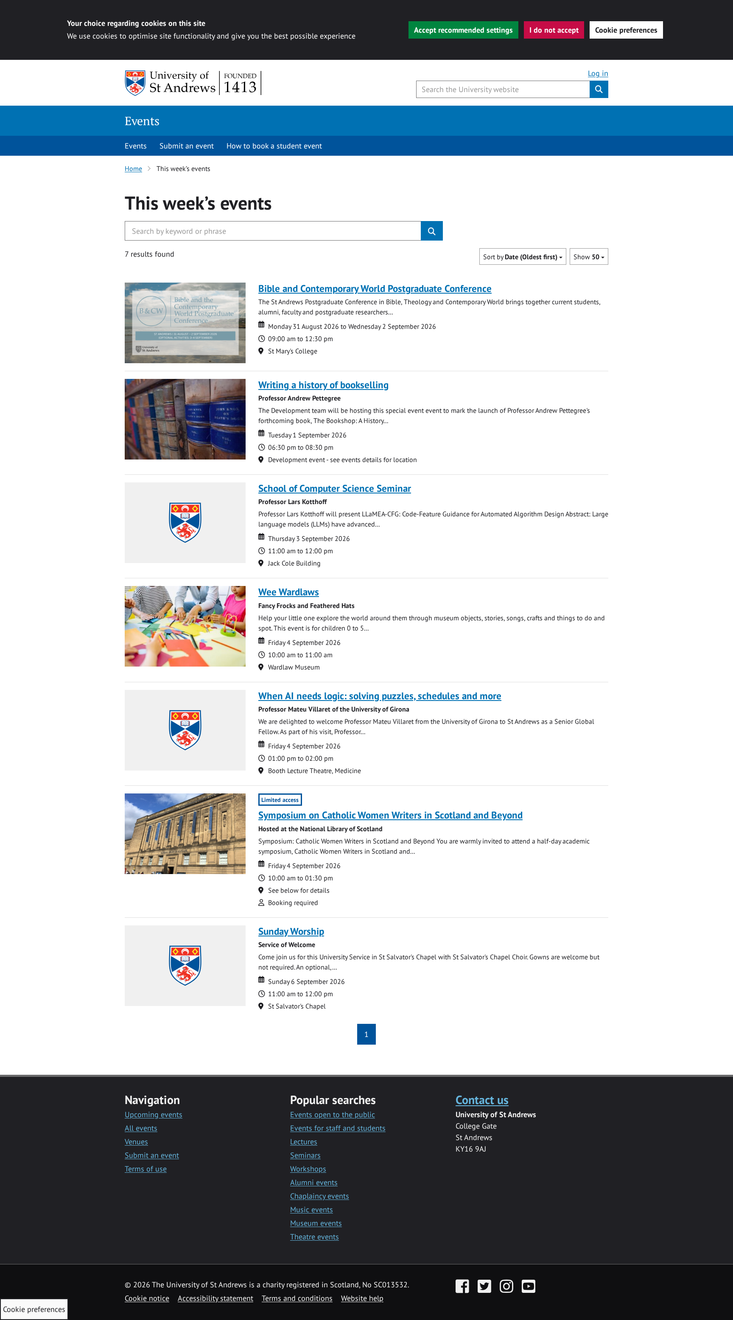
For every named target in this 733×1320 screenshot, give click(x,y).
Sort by (520, 256)
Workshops (308, 1169)
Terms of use (146, 1169)
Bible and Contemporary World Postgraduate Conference (375, 288)
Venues (136, 1141)
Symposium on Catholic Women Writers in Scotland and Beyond (390, 815)
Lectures (303, 1141)
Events (142, 121)
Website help (362, 1298)
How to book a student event (274, 146)
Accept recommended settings (463, 30)
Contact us (482, 1099)
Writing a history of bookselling (323, 384)
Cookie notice (147, 1298)
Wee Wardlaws (288, 592)
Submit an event (186, 146)
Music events (311, 1209)
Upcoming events (153, 1114)
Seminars (305, 1155)
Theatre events (314, 1237)
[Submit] (432, 231)
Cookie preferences (626, 30)
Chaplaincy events (319, 1196)
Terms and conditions (297, 1298)
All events (141, 1128)
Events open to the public (332, 1114)
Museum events (316, 1223)
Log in (598, 73)
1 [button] (366, 1034)
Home (133, 168)
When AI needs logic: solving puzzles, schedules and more (379, 695)
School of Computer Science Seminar (334, 488)
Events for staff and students (338, 1128)
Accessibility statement (215, 1298)
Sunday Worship (291, 931)
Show (586, 256)
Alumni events (314, 1182)
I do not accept (554, 30)
